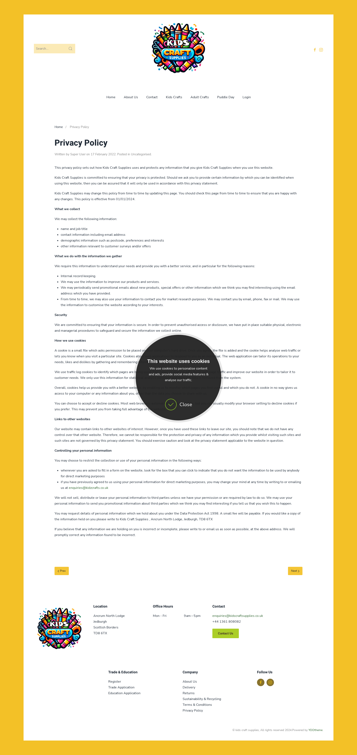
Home (110, 97)
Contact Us (225, 633)
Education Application (124, 693)
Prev (62, 571)
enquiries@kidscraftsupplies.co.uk (237, 616)
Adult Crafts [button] (199, 97)
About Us (131, 97)
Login (247, 97)
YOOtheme (315, 730)
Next (294, 571)
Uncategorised (141, 154)
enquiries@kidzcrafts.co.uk (88, 488)
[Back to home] (178, 50)
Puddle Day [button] (225, 97)
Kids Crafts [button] (174, 97)
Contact (152, 97)
